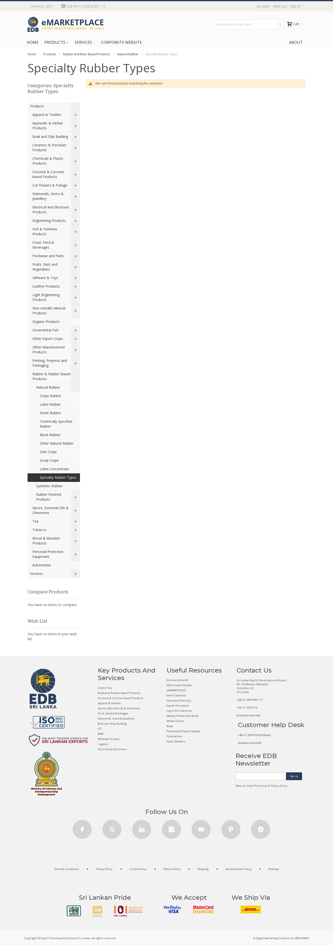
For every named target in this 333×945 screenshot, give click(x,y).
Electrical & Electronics (112, 749)
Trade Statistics (175, 741)
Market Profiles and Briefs (182, 716)
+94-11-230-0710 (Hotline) (254, 735)
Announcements (177, 680)
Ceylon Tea (105, 688)
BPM (100, 734)
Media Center (175, 721)
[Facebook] (82, 827)
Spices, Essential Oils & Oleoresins (119, 708)
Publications (174, 736)
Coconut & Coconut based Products (120, 698)
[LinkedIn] (141, 827)
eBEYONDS (301, 938)
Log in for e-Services (179, 710)
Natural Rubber (127, 54)
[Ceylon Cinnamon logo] (97, 911)
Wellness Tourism (108, 739)
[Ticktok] (260, 827)
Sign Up (294, 776)
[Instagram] (171, 827)
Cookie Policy (138, 869)
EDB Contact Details (179, 685)
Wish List (280, 6)
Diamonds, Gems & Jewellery (116, 718)
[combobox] (247, 24)
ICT (99, 728)
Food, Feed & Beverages (113, 713)
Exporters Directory (178, 700)
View (238, 785)
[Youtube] (201, 827)
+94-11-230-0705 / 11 (250, 700)
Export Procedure (177, 705)
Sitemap (273, 869)
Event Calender (176, 695)
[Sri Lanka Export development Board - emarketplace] (66, 24)
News (169, 726)
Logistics (103, 744)
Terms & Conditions (66, 869)
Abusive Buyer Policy (238, 869)
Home (32, 54)
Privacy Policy (104, 869)
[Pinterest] (230, 827)
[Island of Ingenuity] (128, 911)
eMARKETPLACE (176, 690)
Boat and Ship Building (112, 723)
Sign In (295, 6)
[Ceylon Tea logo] (74, 911)
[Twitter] (111, 827)
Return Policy (172, 869)
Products (49, 54)
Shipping (202, 869)
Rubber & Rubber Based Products (86, 54)
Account (263, 6)
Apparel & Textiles (109, 703)
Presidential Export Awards (183, 731)
